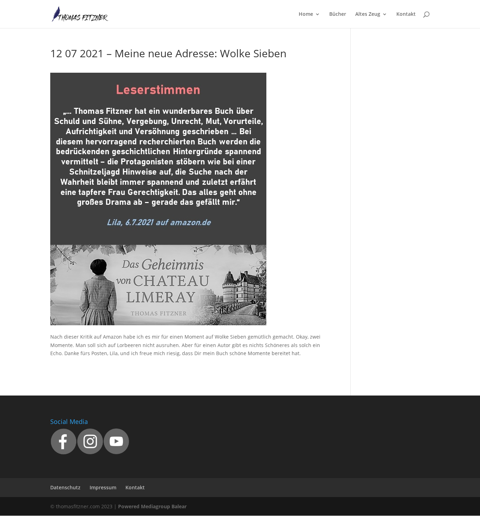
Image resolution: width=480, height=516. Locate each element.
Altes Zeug (367, 14)
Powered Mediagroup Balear (152, 506)
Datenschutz (65, 487)
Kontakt (406, 14)
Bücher (337, 14)
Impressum (103, 487)
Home (306, 14)
